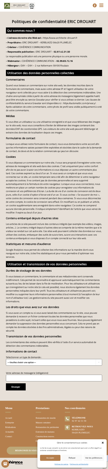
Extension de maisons (45, 432)
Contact (8, 436)
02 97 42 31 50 (79, 421)
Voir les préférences (93, 458)
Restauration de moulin (46, 418)
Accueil (8, 418)
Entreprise (9, 422)
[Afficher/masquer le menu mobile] (101, 5)
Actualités (9, 432)
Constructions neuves (45, 436)
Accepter (50, 458)
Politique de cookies (61, 464)
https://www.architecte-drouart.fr (60, 38)
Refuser (72, 458)
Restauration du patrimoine (47, 427)
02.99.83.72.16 (65, 61)
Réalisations (10, 427)
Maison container (43, 422)
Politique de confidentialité (79, 464)
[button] (102, 442)
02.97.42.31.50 (62, 51)
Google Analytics (14, 250)
